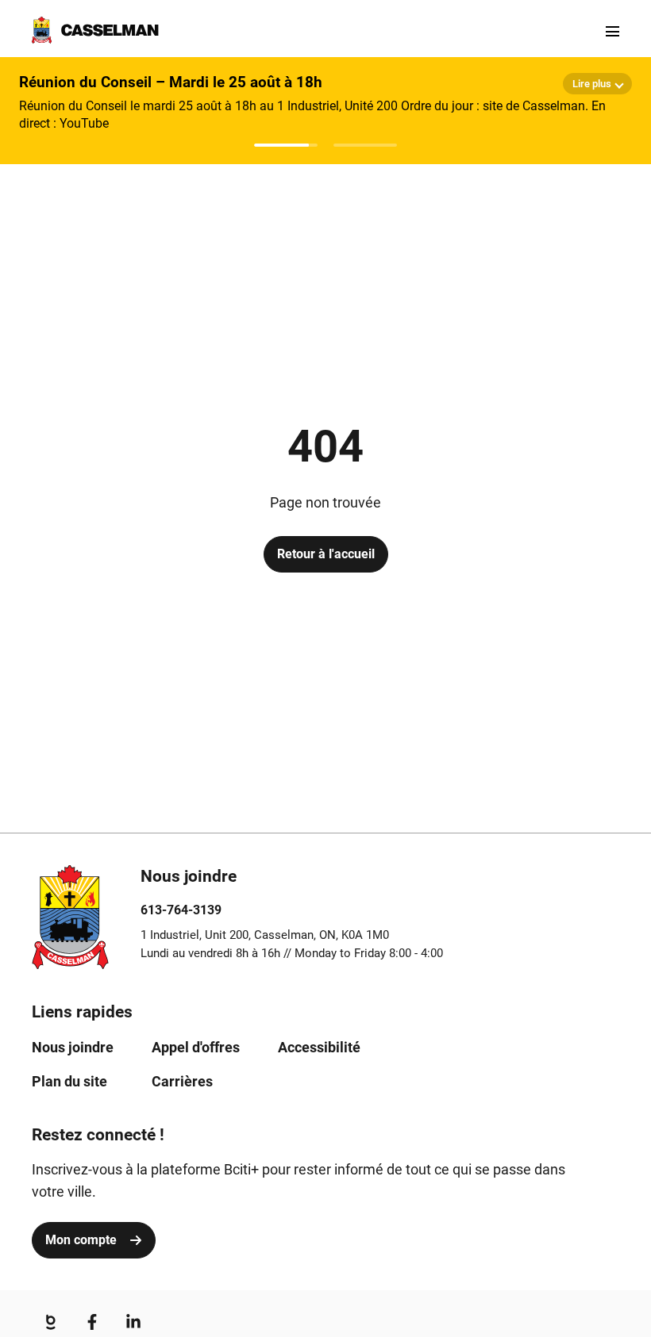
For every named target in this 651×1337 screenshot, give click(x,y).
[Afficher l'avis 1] (285, 145)
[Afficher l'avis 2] (365, 145)
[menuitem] (73, 1047)
